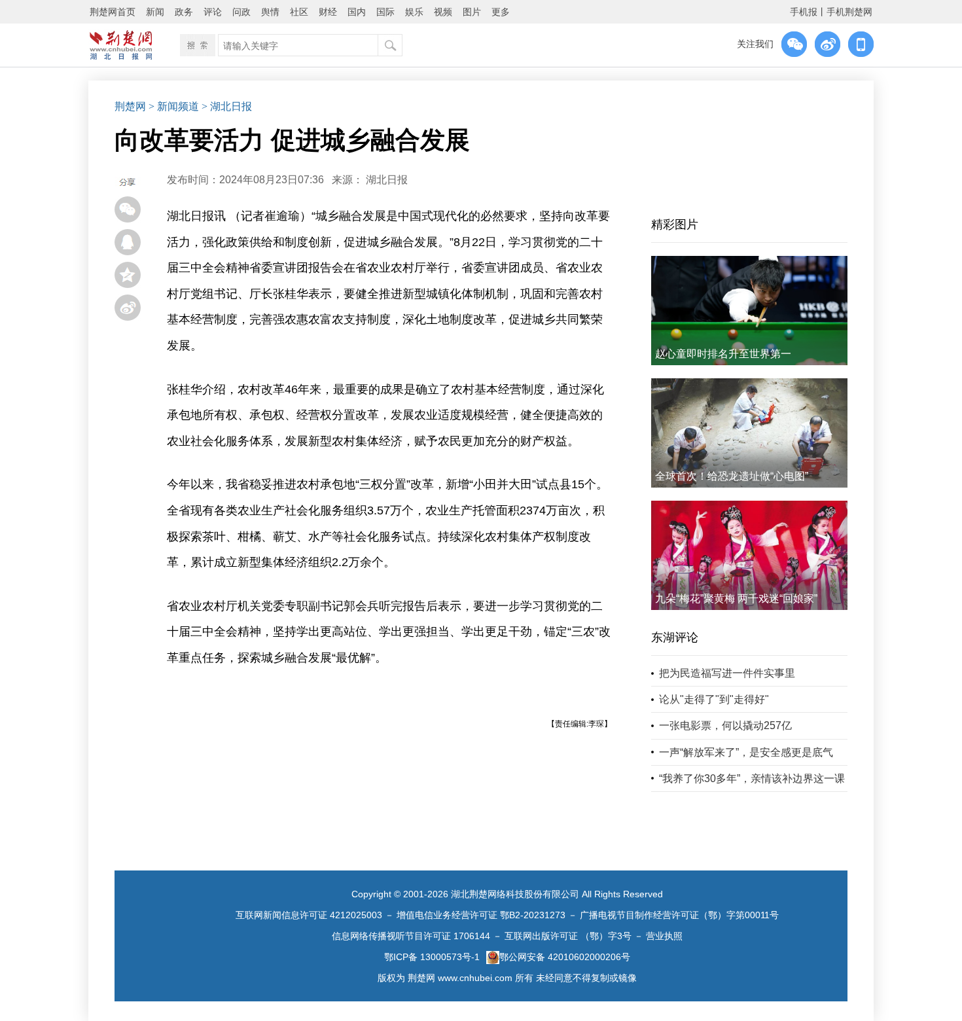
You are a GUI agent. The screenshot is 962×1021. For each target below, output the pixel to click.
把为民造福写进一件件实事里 (727, 673)
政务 (184, 12)
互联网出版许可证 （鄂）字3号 (568, 936)
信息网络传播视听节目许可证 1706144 (411, 936)
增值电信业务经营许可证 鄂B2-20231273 (481, 915)
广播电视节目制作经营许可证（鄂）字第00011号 (679, 915)
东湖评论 (674, 637)
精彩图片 (674, 224)
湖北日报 (387, 179)
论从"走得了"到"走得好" (714, 699)
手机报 (803, 12)
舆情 (270, 12)
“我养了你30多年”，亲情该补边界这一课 (752, 778)
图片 (472, 12)
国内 (356, 12)
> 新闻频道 (174, 106)
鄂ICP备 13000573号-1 (432, 957)
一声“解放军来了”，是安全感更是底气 (746, 752)
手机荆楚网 (849, 12)
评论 (213, 12)
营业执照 (664, 936)
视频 (443, 12)
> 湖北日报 (227, 106)
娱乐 (414, 12)
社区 (299, 12)
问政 (241, 12)
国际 (385, 12)
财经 (328, 12)
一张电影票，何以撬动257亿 (725, 725)
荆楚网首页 (112, 12)
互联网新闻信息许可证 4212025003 (309, 915)
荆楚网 (130, 106)
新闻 (155, 12)
